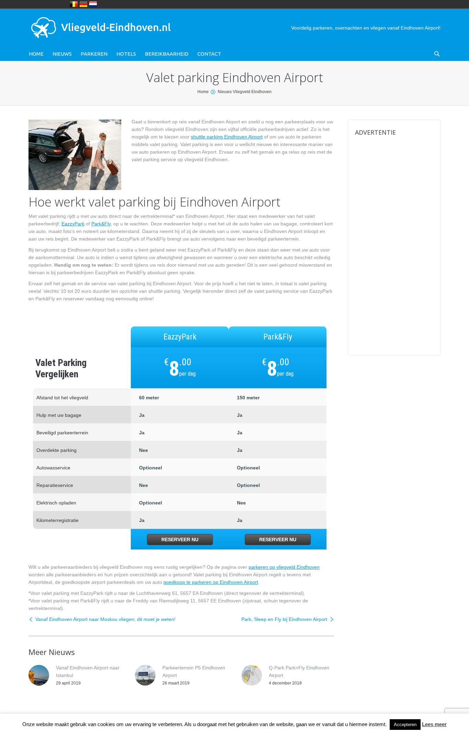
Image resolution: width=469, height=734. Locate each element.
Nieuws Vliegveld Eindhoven (245, 91)
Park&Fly (101, 223)
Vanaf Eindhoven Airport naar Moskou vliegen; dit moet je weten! (105, 619)
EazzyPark (72, 223)
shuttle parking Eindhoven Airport (227, 137)
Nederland (93, 4)
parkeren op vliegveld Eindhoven (284, 567)
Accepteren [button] (405, 724)
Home (203, 91)
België (74, 4)
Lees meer (434, 724)
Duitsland (83, 4)
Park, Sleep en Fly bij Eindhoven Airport (284, 619)
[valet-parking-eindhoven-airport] (74, 155)
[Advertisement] (394, 246)
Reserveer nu (179, 539)
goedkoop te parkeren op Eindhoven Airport (210, 582)
